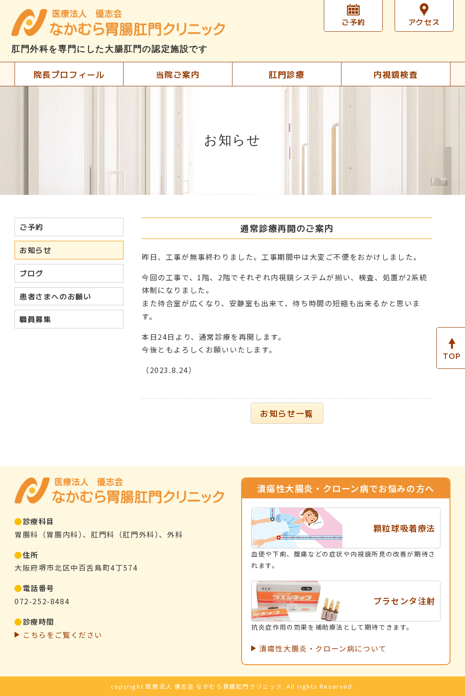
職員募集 (35, 318)
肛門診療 (286, 74)
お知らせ (35, 249)
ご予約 (32, 226)
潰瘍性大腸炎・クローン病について (323, 648)
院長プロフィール (69, 74)
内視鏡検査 (396, 74)
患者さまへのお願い (55, 296)
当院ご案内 (178, 74)
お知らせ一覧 (287, 413)
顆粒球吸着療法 (404, 528)
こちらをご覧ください (63, 634)
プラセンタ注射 (404, 601)
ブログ (32, 273)
